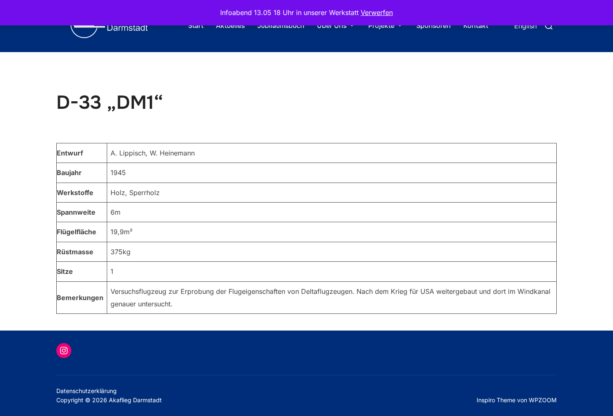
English (525, 26)
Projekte (381, 25)
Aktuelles (230, 25)
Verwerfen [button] (377, 12)
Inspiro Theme (496, 399)
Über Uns (332, 25)
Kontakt (475, 25)
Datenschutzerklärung (86, 390)
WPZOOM (543, 399)
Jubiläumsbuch (280, 25)
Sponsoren (433, 25)
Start (195, 25)
